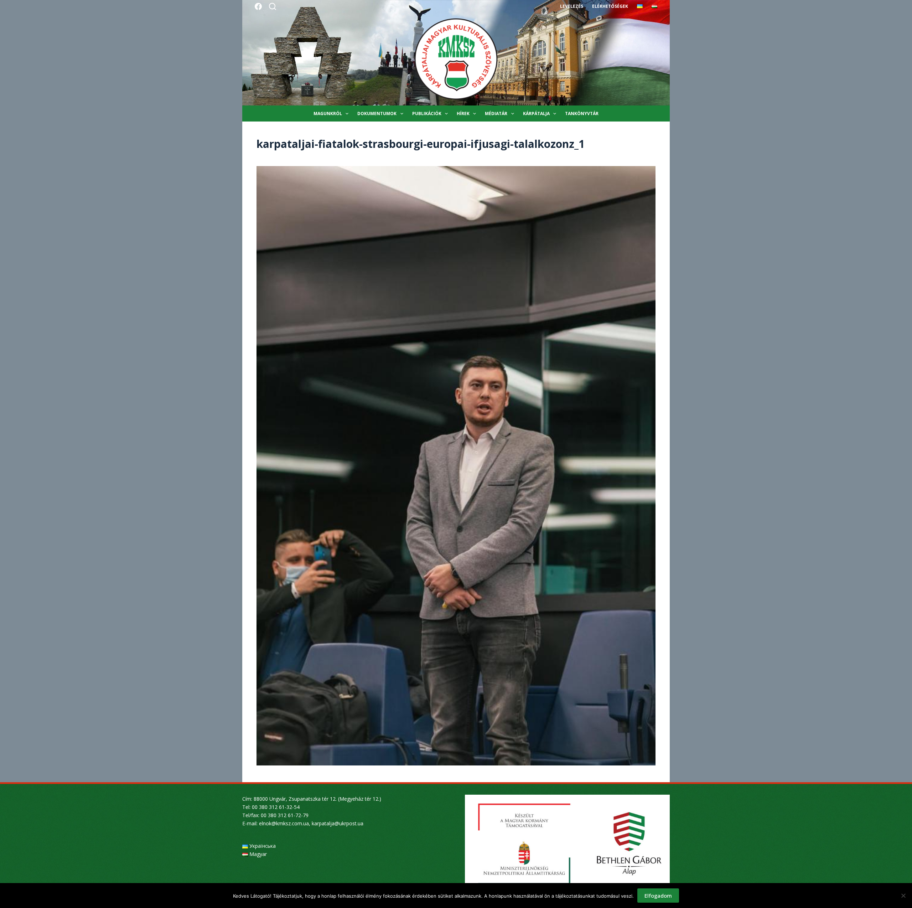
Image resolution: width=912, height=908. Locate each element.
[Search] (272, 6)
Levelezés (571, 6)
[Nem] (903, 895)
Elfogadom (658, 895)
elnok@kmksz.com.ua (284, 823)
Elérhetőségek (610, 6)
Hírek (463, 113)
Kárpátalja (536, 113)
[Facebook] (258, 6)
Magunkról (328, 113)
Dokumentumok (377, 113)
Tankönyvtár (581, 113)
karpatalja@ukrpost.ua (337, 823)
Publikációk (426, 113)
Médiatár (496, 113)
